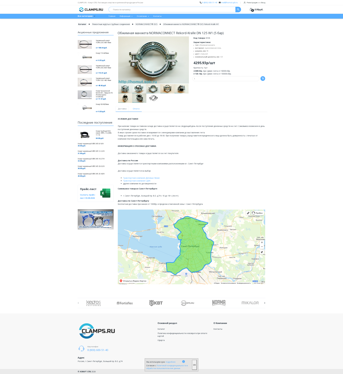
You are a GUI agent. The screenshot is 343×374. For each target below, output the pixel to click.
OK (194, 365)
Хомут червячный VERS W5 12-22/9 (91, 151)
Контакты (157, 16)
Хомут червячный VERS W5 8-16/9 (90, 143)
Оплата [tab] (136, 108)
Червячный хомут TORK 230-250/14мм (103, 67)
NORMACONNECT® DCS (146, 24)
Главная (112, 16)
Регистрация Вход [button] (255, 2)
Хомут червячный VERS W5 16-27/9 (91, 159)
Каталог (82, 24)
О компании (142, 16)
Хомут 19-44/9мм (102, 53)
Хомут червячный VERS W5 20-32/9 (91, 166)
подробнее (171, 362)
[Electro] (91, 9)
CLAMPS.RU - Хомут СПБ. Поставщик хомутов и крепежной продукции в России (110, 2)
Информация (125, 16)
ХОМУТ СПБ (85, 371)
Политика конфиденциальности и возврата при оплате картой (182, 334)
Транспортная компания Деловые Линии (141, 178)
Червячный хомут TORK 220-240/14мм (103, 41)
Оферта (161, 340)
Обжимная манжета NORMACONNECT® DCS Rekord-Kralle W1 (191, 24)
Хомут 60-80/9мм (102, 104)
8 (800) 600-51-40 (209, 2)
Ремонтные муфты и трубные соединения (111, 24)
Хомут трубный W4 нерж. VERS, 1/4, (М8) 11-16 (103, 133)
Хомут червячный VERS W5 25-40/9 (91, 174)
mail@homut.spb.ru (229, 2)
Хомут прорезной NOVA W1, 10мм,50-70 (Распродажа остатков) (104, 94)
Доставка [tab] (122, 108)
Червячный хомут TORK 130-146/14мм (103, 79)
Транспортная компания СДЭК (136, 180)
